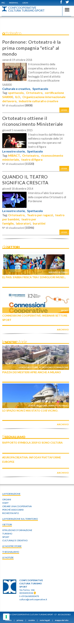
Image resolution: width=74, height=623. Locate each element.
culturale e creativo (15, 540)
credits (8, 620)
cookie (31, 620)
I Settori (7, 524)
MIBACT (14, 155)
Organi (6, 499)
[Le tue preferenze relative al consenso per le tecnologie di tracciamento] (6, 617)
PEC (3, 3)
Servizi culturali (58, 272)
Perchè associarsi (13, 509)
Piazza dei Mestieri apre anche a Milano (31, 372)
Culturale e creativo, (16, 88)
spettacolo (16, 92)
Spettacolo (40, 88)
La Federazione (11, 493)
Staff (5, 502)
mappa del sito (61, 620)
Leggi (64, 110)
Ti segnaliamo (10, 551)
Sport (64, 310)
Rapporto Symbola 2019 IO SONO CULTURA (32, 442)
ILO (17, 97)
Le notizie (8, 557)
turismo (7, 533)
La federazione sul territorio (20, 518)
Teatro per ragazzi (40, 215)
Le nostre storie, (14, 151)
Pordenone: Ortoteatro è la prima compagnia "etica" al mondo (31, 47)
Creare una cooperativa (17, 506)
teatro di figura (32, 159)
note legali (45, 620)
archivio (63, 329)
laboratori (23, 223)
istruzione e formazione (17, 530)
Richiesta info (10, 513)
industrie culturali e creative (38, 101)
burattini (39, 223)
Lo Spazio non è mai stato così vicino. (30, 410)
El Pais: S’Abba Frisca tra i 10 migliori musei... (34, 277)
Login (25, 3)
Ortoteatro (34, 92)
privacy (20, 620)
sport (5, 537)
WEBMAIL (13, 3)
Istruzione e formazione (53, 367)
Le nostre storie (28, 367)
